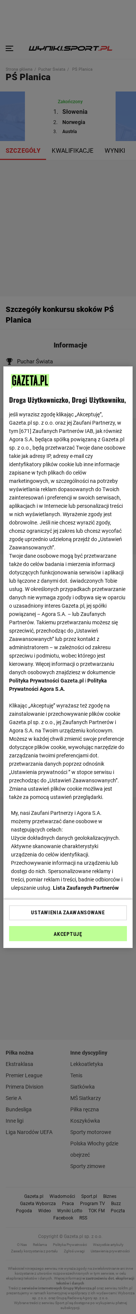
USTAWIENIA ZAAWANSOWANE (68, 912)
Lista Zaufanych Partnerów (86, 888)
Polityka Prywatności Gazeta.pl (46, 681)
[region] (68, 657)
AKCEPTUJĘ (68, 934)
